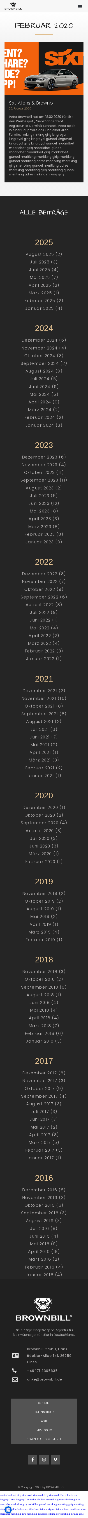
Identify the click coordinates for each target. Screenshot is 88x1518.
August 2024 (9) (44, 371)
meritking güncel (60, 1509)
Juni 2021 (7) (44, 737)
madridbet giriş (54, 1499)
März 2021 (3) (44, 760)
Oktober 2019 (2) (44, 901)
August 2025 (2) (44, 254)
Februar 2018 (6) (44, 1033)
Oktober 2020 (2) (44, 815)
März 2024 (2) (44, 409)
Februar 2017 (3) (44, 1150)
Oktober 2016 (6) (44, 1205)
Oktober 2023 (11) (44, 472)
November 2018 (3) (44, 971)
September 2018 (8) (44, 987)
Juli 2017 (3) (44, 1111)
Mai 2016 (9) (44, 1244)
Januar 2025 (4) (44, 308)
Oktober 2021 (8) (44, 706)
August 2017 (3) (44, 1104)
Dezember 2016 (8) (44, 1190)
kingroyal (27, 1495)
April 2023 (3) (44, 519)
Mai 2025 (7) (44, 277)
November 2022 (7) (44, 581)
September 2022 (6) (44, 597)
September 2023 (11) (44, 480)
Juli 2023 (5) (44, 495)
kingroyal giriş (40, 1495)
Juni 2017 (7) (44, 1119)
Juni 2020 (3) (44, 846)
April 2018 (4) (44, 1018)
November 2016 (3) (44, 1197)
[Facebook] (32, 1459)
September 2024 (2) (44, 363)
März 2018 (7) (44, 1026)
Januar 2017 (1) (44, 1158)
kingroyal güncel (58, 1495)
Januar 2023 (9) (44, 542)
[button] (79, 6)
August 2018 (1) (44, 995)
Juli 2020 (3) (44, 838)
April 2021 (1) (44, 752)
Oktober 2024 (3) (44, 356)
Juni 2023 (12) (44, 503)
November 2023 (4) (44, 465)
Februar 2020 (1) (44, 861)
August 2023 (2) (44, 488)
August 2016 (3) (44, 1220)
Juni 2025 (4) (44, 269)
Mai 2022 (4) (44, 628)
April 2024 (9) (44, 402)
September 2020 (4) (44, 823)
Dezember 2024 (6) (44, 340)
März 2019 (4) (44, 932)
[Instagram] (44, 1459)
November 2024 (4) (44, 348)
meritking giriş (65, 1504)
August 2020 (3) (44, 831)
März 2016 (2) (44, 1259)
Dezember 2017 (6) (44, 1073)
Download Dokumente (44, 1439)
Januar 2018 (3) (44, 1041)
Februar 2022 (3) (44, 651)
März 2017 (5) (44, 1142)
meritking (52, 1504)
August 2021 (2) (44, 721)
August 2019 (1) (44, 909)
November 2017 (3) (44, 1080)
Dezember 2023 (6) (44, 457)
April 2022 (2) (44, 635)
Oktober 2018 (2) (44, 979)
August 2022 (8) (44, 605)
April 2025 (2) (44, 285)
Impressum (44, 1430)
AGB (44, 1421)
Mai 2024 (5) (44, 394)
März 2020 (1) (44, 854)
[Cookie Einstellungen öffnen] (8, 1512)
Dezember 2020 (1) (44, 807)
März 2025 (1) (44, 293)
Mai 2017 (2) (44, 1127)
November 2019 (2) (44, 893)
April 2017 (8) (44, 1135)
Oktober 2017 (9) (44, 1088)
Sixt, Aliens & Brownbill (32, 103)
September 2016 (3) (44, 1213)
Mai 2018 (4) (44, 1010)
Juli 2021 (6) (44, 729)
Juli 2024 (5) (44, 379)
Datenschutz (44, 1412)
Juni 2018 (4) (44, 1002)
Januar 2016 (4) (44, 1275)
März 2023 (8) (44, 526)
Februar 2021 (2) (44, 768)
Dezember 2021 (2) (44, 691)
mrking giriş (14, 1495)
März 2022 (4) (44, 643)
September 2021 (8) (44, 714)
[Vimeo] (55, 1459)
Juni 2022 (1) (44, 620)
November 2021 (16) (44, 698)
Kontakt (44, 1403)
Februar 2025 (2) (44, 300)
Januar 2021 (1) (44, 775)
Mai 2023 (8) (44, 511)
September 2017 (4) (44, 1096)
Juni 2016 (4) (44, 1236)
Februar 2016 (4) (44, 1267)
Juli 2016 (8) (44, 1228)
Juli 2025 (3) (44, 262)
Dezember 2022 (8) (44, 574)
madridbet (40, 1499)
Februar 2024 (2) (44, 417)
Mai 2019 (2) (44, 916)
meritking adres (78, 1509)
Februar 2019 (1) (44, 940)
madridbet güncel (71, 1499)
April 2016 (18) (44, 1251)
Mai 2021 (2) (44, 744)
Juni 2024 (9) (44, 386)
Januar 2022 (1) (44, 658)
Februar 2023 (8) (44, 534)
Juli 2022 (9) (44, 612)
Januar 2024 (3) (44, 425)
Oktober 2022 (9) (44, 589)
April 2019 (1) (44, 924)
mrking (4, 1495)
